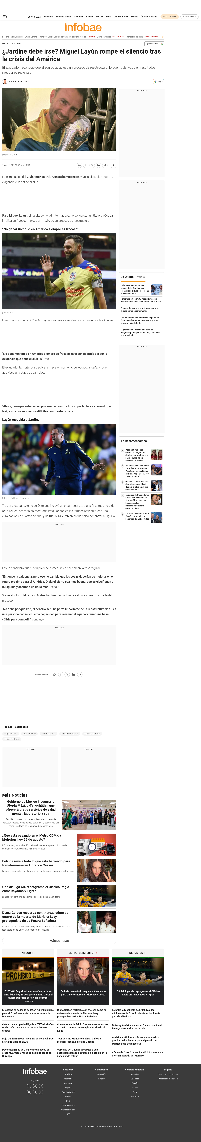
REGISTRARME (169, 16)
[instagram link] (41, 1086)
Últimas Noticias (149, 16)
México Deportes (12, 43)
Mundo (134, 16)
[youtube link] (29, 1092)
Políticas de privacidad (168, 1079)
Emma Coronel (22, 37)
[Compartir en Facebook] (85, 165)
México (99, 16)
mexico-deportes (92, 733)
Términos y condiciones (168, 1074)
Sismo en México (101, 37)
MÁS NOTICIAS (59, 941)
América (68, 1074)
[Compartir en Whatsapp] (79, 165)
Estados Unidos (63, 16)
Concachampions (69, 733)
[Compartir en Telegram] (104, 165)
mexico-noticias (11, 739)
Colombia (78, 16)
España (90, 16)
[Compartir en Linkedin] (98, 165)
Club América (29, 733)
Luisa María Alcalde (69, 37)
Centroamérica (121, 16)
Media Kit (135, 1096)
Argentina (48, 16)
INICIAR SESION (189, 16)
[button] (5, 16)
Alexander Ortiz (21, 81)
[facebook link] (29, 1086)
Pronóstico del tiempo (133, 37)
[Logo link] (83, 27)
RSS (68, 1114)
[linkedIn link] (41, 1092)
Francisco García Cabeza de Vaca (44, 37)
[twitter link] (35, 1086)
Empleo (101, 1079)
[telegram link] (35, 1092)
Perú (108, 16)
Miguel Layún (10, 733)
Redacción (101, 1074)
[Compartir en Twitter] (92, 165)
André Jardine (48, 733)
